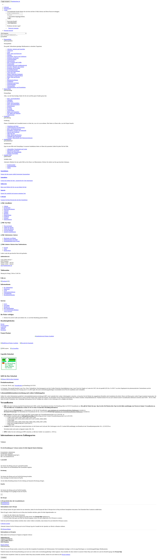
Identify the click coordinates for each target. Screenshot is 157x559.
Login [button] (5, 10)
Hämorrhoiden (11, 61)
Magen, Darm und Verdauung (15, 74)
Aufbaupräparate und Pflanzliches (16, 127)
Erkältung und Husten (13, 58)
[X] (8, 281)
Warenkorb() (7, 8)
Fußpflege (9, 100)
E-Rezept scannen (5, 523)
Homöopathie (10, 64)
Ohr (8, 78)
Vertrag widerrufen (8, 311)
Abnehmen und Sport (12, 126)
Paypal (2, 324)
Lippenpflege (10, 110)
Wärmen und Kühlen (12, 153)
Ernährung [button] (6, 116)
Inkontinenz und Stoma (13, 150)
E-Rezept (6, 7)
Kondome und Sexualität (13, 68)
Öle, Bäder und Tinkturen (13, 113)
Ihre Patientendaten (9, 308)
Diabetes (9, 55)
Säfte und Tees (11, 133)
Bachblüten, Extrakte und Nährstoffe (16, 130)
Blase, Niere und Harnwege (14, 53)
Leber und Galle (11, 72)
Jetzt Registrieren (12, 23)
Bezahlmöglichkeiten (9, 295)
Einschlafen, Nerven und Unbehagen (16, 56)
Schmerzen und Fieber (13, 83)
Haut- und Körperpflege (13, 104)
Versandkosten (7, 293)
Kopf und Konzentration (13, 71)
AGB (5, 290)
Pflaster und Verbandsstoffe (14, 152)
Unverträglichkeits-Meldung (11, 310)
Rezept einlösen (5, 544)
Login (9, 18)
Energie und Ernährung (13, 132)
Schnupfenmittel (11, 84)
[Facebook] (4, 281)
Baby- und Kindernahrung (14, 129)
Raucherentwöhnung (12, 80)
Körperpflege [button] (7, 89)
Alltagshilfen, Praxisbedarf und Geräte (17, 149)
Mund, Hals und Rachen (13, 77)
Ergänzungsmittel (11, 166)
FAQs (5, 304)
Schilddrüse (10, 81)
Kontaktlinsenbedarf (12, 69)
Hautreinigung (11, 106)
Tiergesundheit (11, 86)
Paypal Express (5, 325)
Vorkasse (3, 328)
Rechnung (3, 330)
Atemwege (10, 50)
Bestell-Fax (7, 307)
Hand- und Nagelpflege (13, 103)
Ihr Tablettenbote (8, 287)
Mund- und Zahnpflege (13, 112)
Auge (8, 52)
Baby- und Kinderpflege (13, 98)
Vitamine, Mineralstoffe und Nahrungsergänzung (19, 138)
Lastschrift (3, 327)
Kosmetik (9, 109)
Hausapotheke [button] (7, 39)
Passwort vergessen (13, 28)
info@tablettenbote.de (6, 265)
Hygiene (9, 107)
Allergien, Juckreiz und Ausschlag (16, 49)
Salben (9, 167)
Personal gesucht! (8, 30)
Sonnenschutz (10, 115)
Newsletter (6, 305)
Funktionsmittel (11, 165)
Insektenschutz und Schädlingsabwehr (17, 65)
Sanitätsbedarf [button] (7, 139)
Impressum (7, 289)
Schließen (3, 557)
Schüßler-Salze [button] (8, 155)
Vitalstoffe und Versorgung (14, 136)
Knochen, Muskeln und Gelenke (15, 66)
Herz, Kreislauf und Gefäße (14, 62)
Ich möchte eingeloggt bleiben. (17, 16)
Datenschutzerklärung (9, 292)
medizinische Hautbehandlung (15, 75)
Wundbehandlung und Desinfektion (16, 87)
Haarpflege (10, 101)
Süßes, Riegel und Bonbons (14, 135)
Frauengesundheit (11, 59)
